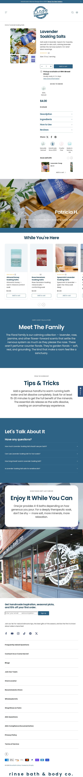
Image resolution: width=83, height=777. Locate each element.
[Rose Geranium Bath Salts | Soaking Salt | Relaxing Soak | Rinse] (41, 258)
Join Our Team (11, 672)
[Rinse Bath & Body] (41, 563)
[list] (23, 41)
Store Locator (11, 681)
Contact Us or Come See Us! (17, 654)
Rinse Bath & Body (15, 765)
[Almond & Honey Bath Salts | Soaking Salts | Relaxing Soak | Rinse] (16, 258)
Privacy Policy (11, 735)
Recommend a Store (13, 690)
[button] (77, 12)
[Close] (81, 2)
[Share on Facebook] (51, 137)
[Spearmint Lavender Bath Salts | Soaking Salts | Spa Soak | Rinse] (66, 258)
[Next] (33, 41)
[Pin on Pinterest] (55, 137)
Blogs (7, 663)
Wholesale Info (11, 699)
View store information (51, 79)
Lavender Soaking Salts (17, 25)
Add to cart (63, 66)
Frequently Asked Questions (17, 645)
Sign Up (43, 613)
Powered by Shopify (28, 765)
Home (7, 25)
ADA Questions (11, 717)
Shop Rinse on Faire (13, 708)
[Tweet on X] (47, 137)
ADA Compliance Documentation (19, 726)
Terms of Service (12, 744)
